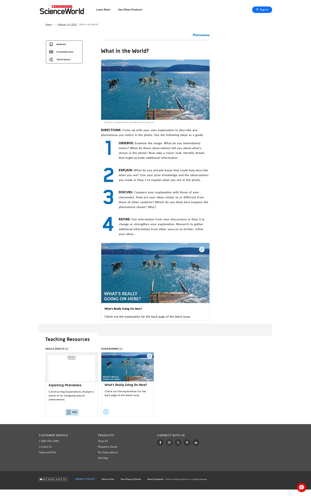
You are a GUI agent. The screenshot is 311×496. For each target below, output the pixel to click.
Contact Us (45, 446)
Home (49, 24)
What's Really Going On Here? (123, 308)
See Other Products (130, 9)
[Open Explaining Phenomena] (71, 384)
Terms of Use (108, 479)
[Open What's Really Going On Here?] (127, 384)
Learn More (103, 9)
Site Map (103, 458)
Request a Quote (107, 446)
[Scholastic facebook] (160, 442)
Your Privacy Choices (131, 479)
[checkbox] (57, 44)
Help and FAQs (47, 452)
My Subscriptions (108, 452)
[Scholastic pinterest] (187, 442)
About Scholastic (155, 479)
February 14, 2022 (67, 24)
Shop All (103, 441)
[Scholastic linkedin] (196, 442)
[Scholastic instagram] (169, 442)
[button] (301, 487)
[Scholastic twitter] (178, 442)
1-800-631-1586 (49, 441)
